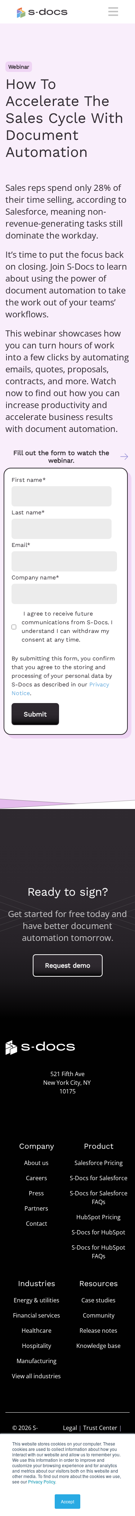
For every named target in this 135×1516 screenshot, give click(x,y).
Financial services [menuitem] (36, 1315)
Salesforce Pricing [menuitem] (99, 1163)
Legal (70, 1428)
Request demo (67, 965)
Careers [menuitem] (36, 1178)
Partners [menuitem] (36, 1208)
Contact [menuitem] (36, 1224)
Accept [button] (67, 1501)
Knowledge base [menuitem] (98, 1346)
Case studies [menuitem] (98, 1300)
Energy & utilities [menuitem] (36, 1300)
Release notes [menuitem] (98, 1331)
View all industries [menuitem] (36, 1376)
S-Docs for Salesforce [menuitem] (98, 1178)
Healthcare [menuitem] (36, 1331)
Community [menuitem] (98, 1315)
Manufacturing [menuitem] (37, 1361)
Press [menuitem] (36, 1193)
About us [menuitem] (36, 1163)
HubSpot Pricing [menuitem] (98, 1217)
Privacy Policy (41, 1481)
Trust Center (100, 1428)
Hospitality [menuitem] (36, 1346)
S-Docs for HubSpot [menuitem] (98, 1232)
